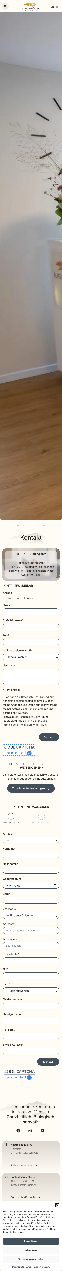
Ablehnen (31, 1250)
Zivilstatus (9, 909)
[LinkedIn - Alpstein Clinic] (43, 1131)
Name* (7, 605)
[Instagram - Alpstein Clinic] (31, 1131)
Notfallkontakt (41, 822)
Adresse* (8, 924)
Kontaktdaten (11, 822)
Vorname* (9, 848)
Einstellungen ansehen (31, 1259)
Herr (8, 598)
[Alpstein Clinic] (31, 6)
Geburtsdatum (12, 878)
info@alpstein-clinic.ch (17, 724)
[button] (57, 1205)
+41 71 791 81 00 (18, 566)
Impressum (44, 1267)
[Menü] (5, 6)
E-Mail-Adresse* (13, 620)
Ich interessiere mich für (18, 650)
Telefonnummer (13, 999)
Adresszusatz (11, 939)
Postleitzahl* (11, 954)
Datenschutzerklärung (35, 697)
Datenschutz (18, 1267)
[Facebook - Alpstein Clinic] (19, 1131)
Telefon (7, 635)
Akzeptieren (31, 1241)
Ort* (5, 969)
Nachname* (10, 863)
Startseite (26, 525)
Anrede (7, 592)
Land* (7, 984)
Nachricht (9, 665)
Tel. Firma (9, 1029)
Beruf (6, 893)
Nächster (47, 1061)
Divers (29, 598)
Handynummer (12, 1014)
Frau (18, 598)
